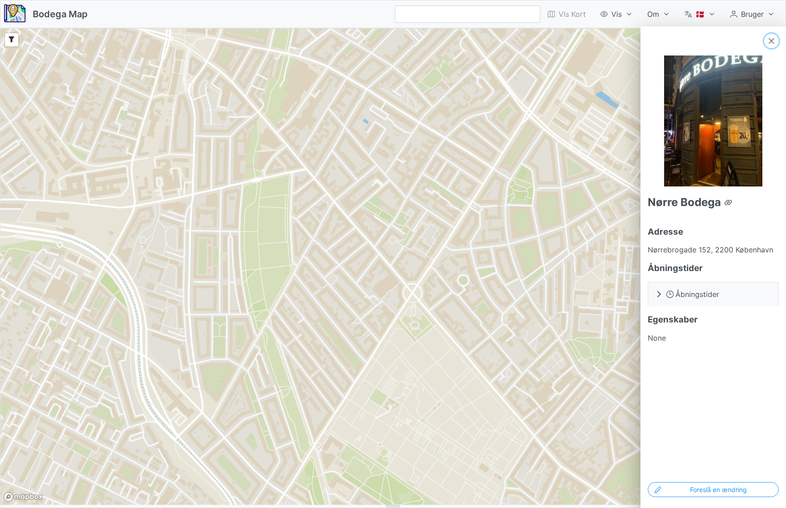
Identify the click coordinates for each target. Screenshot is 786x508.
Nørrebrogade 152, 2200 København (710, 249)
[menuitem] (616, 14)
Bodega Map (60, 14)
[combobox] (467, 14)
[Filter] (11, 39)
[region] (393, 267)
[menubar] (661, 14)
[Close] (771, 41)
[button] (713, 294)
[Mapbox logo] (23, 497)
